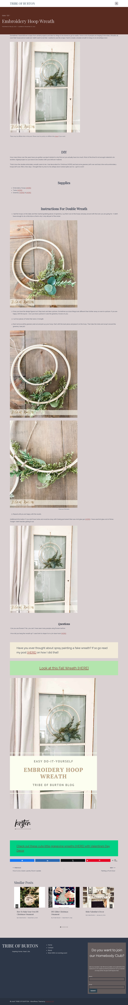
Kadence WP (49, 1001)
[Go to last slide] (16, 906)
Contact (50, 947)
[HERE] (28, 188)
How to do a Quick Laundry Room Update (27, 869)
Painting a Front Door (108, 869)
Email (91, 984)
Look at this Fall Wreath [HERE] (64, 668)
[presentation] (29, 897)
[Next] (111, 906)
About (50, 950)
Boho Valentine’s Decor (95, 911)
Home (50, 945)
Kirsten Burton (22, 917)
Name (90, 976)
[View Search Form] (116, 3)
